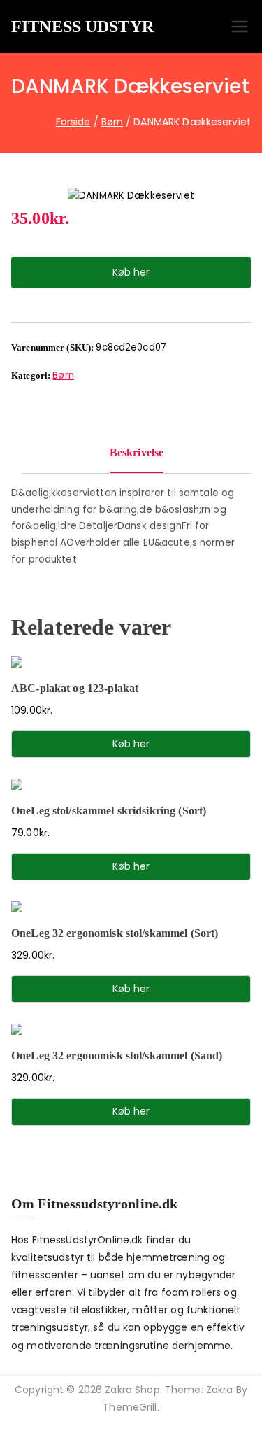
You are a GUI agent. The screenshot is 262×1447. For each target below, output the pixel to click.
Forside (73, 122)
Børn (112, 122)
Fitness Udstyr (82, 26)
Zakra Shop (132, 1390)
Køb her (131, 272)
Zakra (219, 1390)
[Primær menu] (239, 26)
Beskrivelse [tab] (136, 452)
